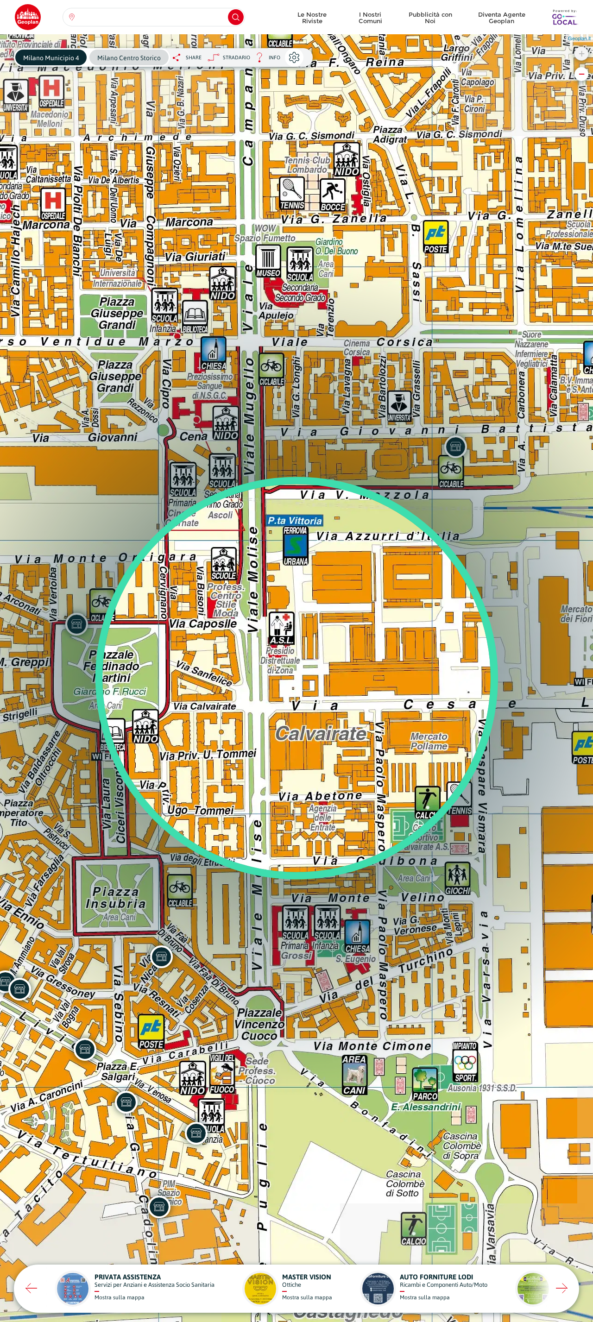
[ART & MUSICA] (159, 1206)
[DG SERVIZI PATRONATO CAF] (126, 1102)
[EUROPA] (85, 1049)
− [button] (582, 74)
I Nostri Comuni (370, 18)
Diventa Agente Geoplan (501, 18)
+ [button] (582, 53)
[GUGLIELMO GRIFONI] (19, 989)
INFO (265, 60)
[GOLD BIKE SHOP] (196, 1133)
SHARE (194, 57)
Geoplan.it (579, 38)
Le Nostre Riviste (312, 18)
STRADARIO (236, 57)
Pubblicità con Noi (430, 18)
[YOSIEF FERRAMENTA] (161, 956)
